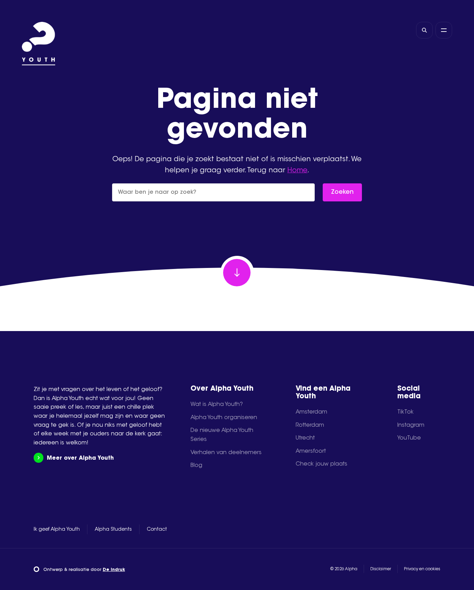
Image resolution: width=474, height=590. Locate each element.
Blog (196, 465)
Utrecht (305, 438)
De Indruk (114, 570)
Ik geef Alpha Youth (57, 529)
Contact (157, 529)
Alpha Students (113, 529)
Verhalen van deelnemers (226, 452)
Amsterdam (311, 412)
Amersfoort (311, 451)
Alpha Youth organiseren (224, 417)
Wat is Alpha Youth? (217, 404)
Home (297, 170)
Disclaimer (380, 569)
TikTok (405, 412)
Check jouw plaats (321, 464)
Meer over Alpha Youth (80, 458)
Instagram (410, 425)
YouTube (409, 438)
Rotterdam (310, 425)
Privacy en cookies (422, 569)
